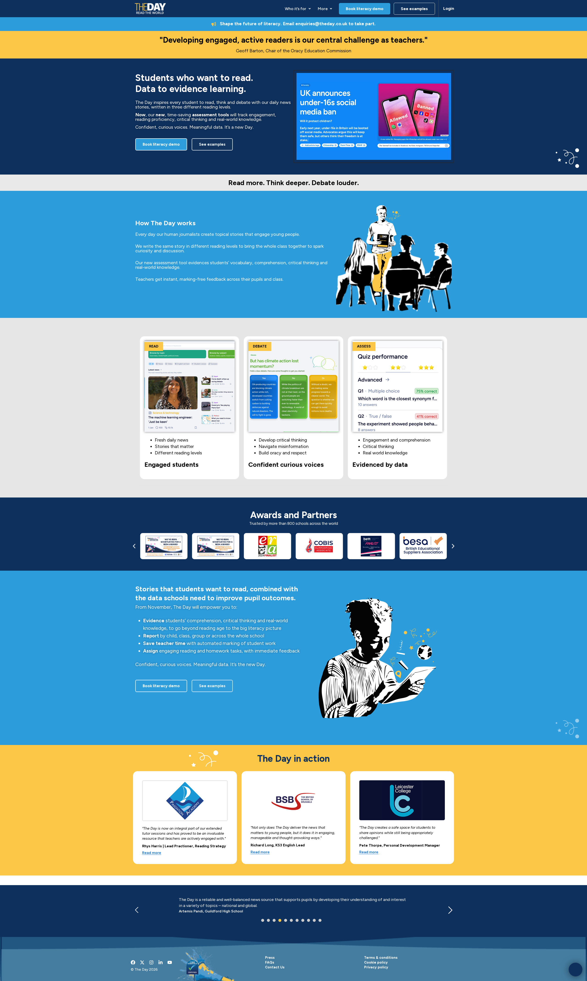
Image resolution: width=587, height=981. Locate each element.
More (323, 8)
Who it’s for (295, 8)
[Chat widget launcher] (575, 969)
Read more (151, 853)
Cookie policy (376, 962)
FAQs (269, 962)
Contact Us (275, 967)
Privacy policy (376, 967)
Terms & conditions (381, 958)
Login (448, 8)
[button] (297, 8)
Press (270, 958)
